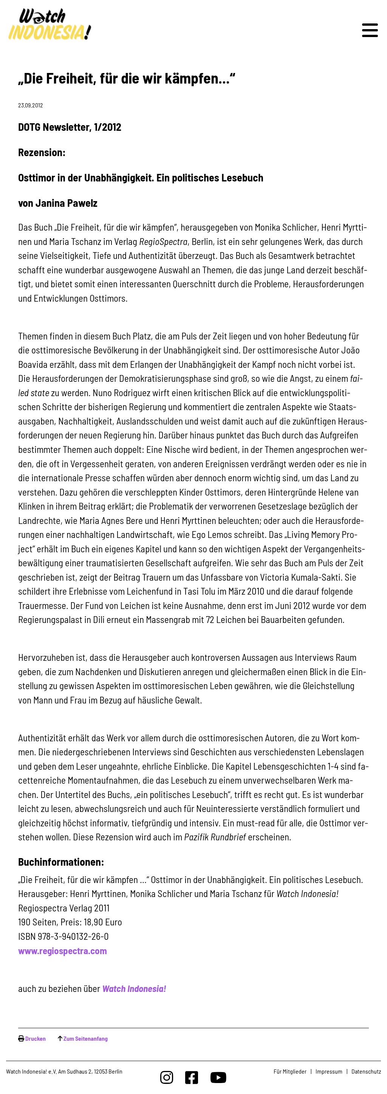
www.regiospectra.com (62, 950)
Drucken (35, 1038)
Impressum (329, 1071)
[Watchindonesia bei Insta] (166, 1077)
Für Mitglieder (290, 1071)
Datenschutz (366, 1071)
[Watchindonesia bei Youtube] (218, 1077)
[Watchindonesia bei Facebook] (191, 1077)
